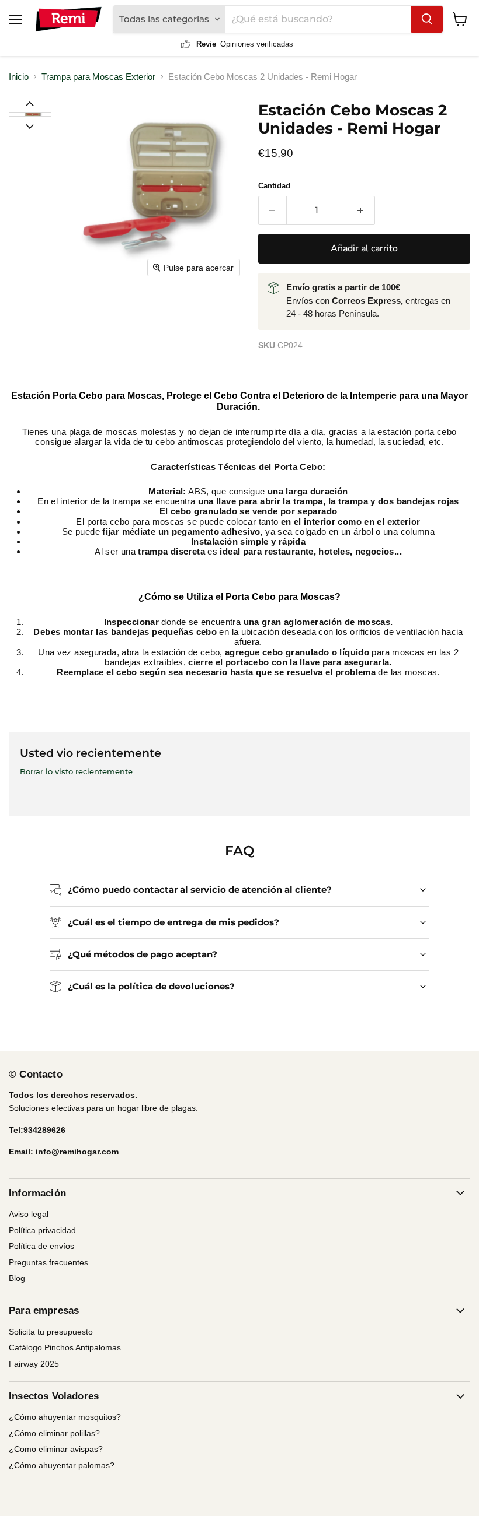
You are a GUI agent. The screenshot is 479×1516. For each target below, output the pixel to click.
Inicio (19, 77)
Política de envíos (41, 1246)
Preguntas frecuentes (48, 1262)
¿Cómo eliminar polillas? (54, 1433)
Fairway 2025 (34, 1363)
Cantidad (274, 185)
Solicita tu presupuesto (51, 1331)
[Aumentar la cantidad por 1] (360, 210)
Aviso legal (28, 1214)
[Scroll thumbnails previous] (30, 103)
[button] (29, 114)
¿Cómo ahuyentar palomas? (61, 1465)
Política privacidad (42, 1230)
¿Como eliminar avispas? (56, 1449)
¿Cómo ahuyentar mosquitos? (65, 1417)
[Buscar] (427, 19)
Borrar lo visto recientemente (76, 771)
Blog (17, 1278)
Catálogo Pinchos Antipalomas (65, 1347)
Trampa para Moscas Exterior (98, 77)
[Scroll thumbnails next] (30, 125)
